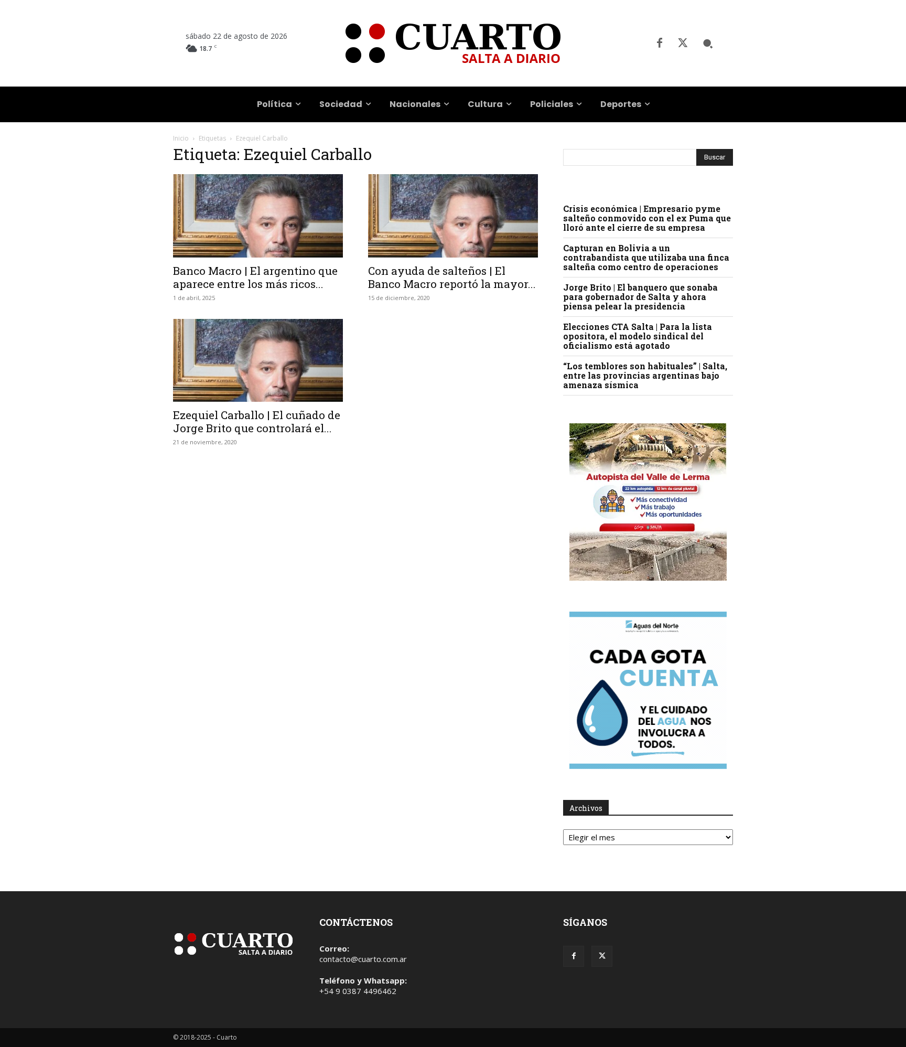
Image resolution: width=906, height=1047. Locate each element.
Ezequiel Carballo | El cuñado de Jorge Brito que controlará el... (256, 421)
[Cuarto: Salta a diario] (452, 43)
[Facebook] (659, 43)
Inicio (181, 138)
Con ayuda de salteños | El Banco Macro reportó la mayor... (452, 277)
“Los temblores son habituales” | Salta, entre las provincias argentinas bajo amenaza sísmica (645, 375)
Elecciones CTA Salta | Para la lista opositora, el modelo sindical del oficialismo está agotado (637, 336)
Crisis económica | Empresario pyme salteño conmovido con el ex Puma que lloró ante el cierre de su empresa (647, 218)
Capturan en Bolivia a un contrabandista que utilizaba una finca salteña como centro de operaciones (646, 257)
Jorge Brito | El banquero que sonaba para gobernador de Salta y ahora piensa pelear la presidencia (640, 297)
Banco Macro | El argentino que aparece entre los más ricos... (255, 277)
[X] (683, 43)
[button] (707, 43)
